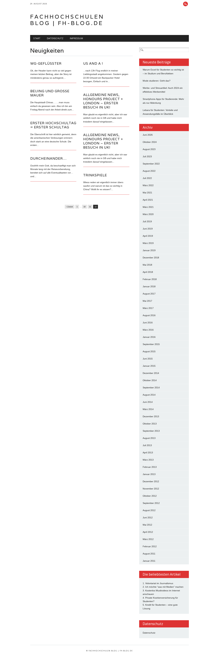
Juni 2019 (148, 228)
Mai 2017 (147, 301)
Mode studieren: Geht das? (156, 80)
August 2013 (149, 438)
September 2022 (151, 163)
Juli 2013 (147, 445)
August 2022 (149, 171)
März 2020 (148, 214)
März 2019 (148, 243)
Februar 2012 (150, 546)
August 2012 (149, 510)
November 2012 (151, 488)
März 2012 (148, 539)
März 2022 (148, 185)
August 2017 (149, 293)
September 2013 (151, 431)
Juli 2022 (147, 178)
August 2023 (149, 149)
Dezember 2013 (151, 416)
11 (90, 207)
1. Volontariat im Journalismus (158, 583)
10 (84, 207)
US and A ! (93, 63)
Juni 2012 (148, 517)
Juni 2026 (148, 135)
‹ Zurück (69, 207)
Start (36, 38)
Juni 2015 (148, 358)
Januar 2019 (149, 250)
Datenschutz (55, 38)
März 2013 (148, 459)
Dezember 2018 (151, 257)
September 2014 (151, 387)
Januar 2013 (149, 474)
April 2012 (148, 532)
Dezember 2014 (151, 373)
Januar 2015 (149, 366)
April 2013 (148, 452)
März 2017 (148, 308)
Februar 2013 (150, 467)
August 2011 (149, 553)
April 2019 (148, 236)
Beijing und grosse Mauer (49, 93)
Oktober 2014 (150, 380)
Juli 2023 (147, 156)
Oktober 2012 (150, 496)
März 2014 (148, 409)
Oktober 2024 (150, 142)
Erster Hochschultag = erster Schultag (53, 125)
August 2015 (149, 351)
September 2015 (151, 344)
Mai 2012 (147, 524)
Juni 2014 (148, 402)
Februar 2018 (150, 279)
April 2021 (148, 200)
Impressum (76, 38)
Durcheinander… (48, 158)
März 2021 (148, 207)
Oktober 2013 (150, 423)
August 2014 (149, 394)
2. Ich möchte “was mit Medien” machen (163, 587)
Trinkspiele (95, 175)
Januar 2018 (149, 286)
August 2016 (149, 315)
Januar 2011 (149, 561)
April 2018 (148, 272)
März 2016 (148, 329)
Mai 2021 (147, 192)
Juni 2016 (148, 322)
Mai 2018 (147, 264)
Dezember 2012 (151, 481)
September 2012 (151, 503)
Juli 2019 (147, 221)
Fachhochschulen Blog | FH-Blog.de (67, 20)
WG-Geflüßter (46, 63)
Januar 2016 (149, 337)
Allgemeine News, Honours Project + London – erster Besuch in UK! (103, 101)
